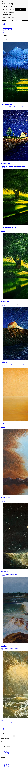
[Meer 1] (14, 684)
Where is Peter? (6, 497)
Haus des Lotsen (6, 163)
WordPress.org (6, 754)
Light (2, 423)
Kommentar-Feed (6, 753)
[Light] (14, 394)
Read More (3, 107)
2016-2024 (11, 106)
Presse (4, 26)
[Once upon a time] (14, 72)
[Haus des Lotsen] (14, 135)
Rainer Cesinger (5, 229)
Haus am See (5, 301)
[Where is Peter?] (14, 462)
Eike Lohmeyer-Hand (7, 29)
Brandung (4, 646)
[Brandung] (14, 610)
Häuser (15, 106)
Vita (4, 25)
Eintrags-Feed (6, 752)
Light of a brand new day (9, 227)
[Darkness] (14, 333)
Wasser (23, 106)
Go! (14, 736)
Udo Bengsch (4, 106)
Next (4, 730)
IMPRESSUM (6, 765)
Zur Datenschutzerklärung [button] (8, 17)
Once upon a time (6, 104)
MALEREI (5, 24)
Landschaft (19, 106)
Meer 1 (3, 720)
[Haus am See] (14, 266)
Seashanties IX (5, 571)
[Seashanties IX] (14, 536)
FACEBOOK (6, 766)
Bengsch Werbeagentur (22, 762)
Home (4, 23)
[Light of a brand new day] (14, 197)
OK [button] (20, 9)
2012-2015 (12, 648)
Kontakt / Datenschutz (7, 28)
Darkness (4, 362)
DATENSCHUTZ (7, 764)
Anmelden (5, 751)
